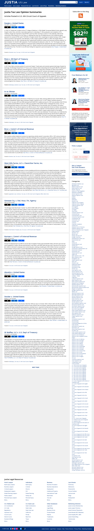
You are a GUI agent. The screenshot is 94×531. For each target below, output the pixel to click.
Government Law (76, 251)
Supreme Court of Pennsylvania (79, 353)
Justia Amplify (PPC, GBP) (74, 514)
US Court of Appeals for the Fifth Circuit (80, 434)
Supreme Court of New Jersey (78, 350)
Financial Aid (71, 489)
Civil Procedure (75, 208)
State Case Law (29, 510)
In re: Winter (9, 91)
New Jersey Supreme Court (78, 304)
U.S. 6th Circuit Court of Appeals (28, 52)
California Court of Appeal (77, 202)
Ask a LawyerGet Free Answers (78, 166)
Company (59, 528)
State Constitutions (31, 506)
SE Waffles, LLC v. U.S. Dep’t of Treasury (20, 332)
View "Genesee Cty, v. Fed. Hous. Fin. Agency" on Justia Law (28, 226)
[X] (23, 529)
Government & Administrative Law (79, 248)
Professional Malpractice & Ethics (79, 323)
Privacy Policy (77, 528)
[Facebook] (15, 529)
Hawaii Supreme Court (77, 253)
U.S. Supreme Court (76, 421)
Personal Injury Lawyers (10, 498)
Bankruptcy (11, 84)
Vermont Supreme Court (77, 460)
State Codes (29, 508)
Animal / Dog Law (76, 189)
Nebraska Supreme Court (77, 300)
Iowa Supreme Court (76, 270)
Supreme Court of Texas (77, 355)
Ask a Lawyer (16, 5)
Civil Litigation (75, 207)
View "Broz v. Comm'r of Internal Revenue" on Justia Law (37, 152)
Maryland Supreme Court (77, 284)
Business (49, 482)
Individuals (29, 482)
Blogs (69, 495)
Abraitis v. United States (14, 272)
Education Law (12, 52)
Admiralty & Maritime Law (77, 184)
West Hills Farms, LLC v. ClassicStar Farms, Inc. (23, 163)
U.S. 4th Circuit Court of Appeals (79, 372)
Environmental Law (76, 240)
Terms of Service (69, 528)
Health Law (74, 254)
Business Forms (51, 510)
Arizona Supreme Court (77, 194)
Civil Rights (74, 209)
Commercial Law (75, 214)
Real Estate (50, 495)
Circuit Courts (7, 514)
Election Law (74, 234)
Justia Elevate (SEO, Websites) (76, 512)
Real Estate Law (75, 327)
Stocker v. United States (14, 296)
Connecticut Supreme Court (78, 217)
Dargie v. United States (14, 23)
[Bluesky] (21, 529)
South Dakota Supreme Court (78, 333)
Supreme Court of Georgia (78, 340)
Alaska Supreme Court (77, 188)
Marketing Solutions (61, 5)
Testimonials (71, 519)
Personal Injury (75, 320)
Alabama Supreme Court (77, 186)
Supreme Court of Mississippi (78, 346)
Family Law (74, 242)
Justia (7, 528)
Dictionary (71, 484)
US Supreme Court (76, 455)
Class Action (74, 211)
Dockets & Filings (8, 519)
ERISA (73, 241)
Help (63, 528)
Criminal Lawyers (8, 489)
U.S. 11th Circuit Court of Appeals (79, 366)
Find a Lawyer (8, 5)
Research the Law (26, 5)
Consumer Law (75, 221)
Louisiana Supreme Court (77, 278)
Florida (27, 514)
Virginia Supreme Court (77, 461)
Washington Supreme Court (78, 463)
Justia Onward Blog (73, 517)
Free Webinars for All (79, 75)
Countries (49, 519)
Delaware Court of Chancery (78, 227)
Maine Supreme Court (77, 280)
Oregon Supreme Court (77, 316)
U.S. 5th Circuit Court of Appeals (79, 373)
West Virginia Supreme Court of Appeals (81, 464)
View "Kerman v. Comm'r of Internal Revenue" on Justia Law (25, 262)
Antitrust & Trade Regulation (78, 191)
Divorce (28, 489)
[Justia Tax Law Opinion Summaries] (10, 2)
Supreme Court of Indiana (77, 345)
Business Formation (52, 484)
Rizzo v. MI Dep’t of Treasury (16, 59)
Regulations (7, 510)
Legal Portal (53, 528)
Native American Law (76, 299)
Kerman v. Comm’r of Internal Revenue (20, 236)
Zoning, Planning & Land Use (78, 470)
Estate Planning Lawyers (10, 493)
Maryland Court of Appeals (78, 283)
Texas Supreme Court (77, 360)
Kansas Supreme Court (77, 271)
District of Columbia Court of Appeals (80, 230)
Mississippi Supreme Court (78, 294)
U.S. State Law (30, 504)
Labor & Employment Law (78, 274)
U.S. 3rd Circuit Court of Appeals (79, 370)
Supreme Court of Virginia (77, 356)
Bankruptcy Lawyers (9, 484)
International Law (76, 265)
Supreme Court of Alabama (78, 335)
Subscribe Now (81, 138)
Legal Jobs (49, 506)
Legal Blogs (50, 508)
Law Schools (35, 5)
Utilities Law (74, 458)
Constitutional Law (76, 218)
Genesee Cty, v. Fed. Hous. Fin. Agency (20, 200)
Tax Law (18, 52)
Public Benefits (75, 324)
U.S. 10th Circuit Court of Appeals (79, 365)
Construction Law (76, 219)
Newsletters (51, 5)
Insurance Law (75, 263)
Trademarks (50, 517)
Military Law (74, 291)
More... (6, 500)
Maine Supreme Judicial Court (78, 281)
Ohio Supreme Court (76, 313)
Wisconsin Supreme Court (77, 467)
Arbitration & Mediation (77, 192)
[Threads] (19, 529)
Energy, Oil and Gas (76, 237)
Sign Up (86, 2)
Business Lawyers (9, 487)
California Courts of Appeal (78, 204)
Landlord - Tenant (76, 276)
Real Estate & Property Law (15, 229)
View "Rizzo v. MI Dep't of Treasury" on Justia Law (33, 81)
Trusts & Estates (75, 363)
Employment (50, 489)
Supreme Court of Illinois (77, 343)
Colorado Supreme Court (77, 212)
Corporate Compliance (77, 224)
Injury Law (74, 261)
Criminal (28, 487)
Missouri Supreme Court (77, 296)
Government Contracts (77, 250)
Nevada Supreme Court (77, 301)
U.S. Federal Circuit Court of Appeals (80, 419)
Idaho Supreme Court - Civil (78, 255)
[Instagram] (17, 529)
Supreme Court (8, 512)
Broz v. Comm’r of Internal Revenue (19, 129)
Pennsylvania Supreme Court (78, 319)
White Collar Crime (44, 194)
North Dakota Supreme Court (78, 312)
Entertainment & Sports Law (78, 238)
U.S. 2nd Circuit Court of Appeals (79, 369)
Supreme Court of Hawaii (77, 342)
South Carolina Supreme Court (78, 332)
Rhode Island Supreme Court (78, 329)
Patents (73, 317)
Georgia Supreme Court (77, 247)
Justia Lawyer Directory (74, 508)
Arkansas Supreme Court (77, 195)
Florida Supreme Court (77, 244)
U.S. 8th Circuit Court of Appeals (79, 378)
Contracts (19, 194)
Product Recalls (51, 512)
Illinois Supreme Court (77, 257)
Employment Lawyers (9, 491)
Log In (80, 2)
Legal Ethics (74, 277)
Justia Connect (45, 528)
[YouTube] (13, 529)
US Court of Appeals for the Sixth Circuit (81, 448)
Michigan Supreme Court (77, 290)
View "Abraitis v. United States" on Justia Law (50, 286)
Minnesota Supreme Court (78, 293)
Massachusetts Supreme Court (79, 286)
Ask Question (80, 174)
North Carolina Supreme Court (78, 310)
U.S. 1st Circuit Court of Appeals (79, 368)
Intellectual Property (76, 264)
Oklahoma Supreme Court (77, 314)
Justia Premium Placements (75, 510)
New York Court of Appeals (78, 307)
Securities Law (75, 330)
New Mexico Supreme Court (78, 306)
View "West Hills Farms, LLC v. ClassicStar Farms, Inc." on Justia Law (49, 190)
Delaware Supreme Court (77, 228)
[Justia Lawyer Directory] (25, 529)
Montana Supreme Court (77, 297)
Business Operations (52, 487)
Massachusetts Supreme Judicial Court (80, 287)
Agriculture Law (12, 194)
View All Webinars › (81, 109)
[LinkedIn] (11, 529)
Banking (73, 198)
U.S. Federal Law (9, 504)
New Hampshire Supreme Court (79, 303)
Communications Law (77, 215)
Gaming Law (74, 245)
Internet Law (74, 268)
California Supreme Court (77, 205)
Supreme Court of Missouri (78, 347)
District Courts (8, 517)
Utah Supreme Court (76, 457)
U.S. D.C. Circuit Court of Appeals (79, 418)
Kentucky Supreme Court (77, 273)
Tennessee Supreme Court (78, 359)
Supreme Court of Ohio (77, 352)
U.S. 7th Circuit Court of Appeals (79, 376)
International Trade (76, 267)
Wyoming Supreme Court (77, 468)
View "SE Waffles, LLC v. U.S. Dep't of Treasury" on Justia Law (20, 357)
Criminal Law (75, 225)
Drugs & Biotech (75, 231)
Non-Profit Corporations (77, 309)
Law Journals (71, 493)
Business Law (18, 84)
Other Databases (52, 504)
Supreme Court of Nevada (78, 349)
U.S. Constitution (8, 506)
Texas (27, 519)
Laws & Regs (43, 5)
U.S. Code (6, 508)
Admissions (71, 487)
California (28, 512)
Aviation (73, 196)
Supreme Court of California (78, 339)
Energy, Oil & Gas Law (77, 235)
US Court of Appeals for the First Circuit (80, 435)
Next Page (35, 367)
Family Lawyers (8, 495)
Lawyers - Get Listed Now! (81, 157)
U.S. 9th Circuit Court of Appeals (79, 379)
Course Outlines (72, 491)
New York (28, 517)
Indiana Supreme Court (77, 260)
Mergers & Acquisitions (77, 289)
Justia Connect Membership (75, 506)
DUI (27, 491)
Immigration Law (75, 258)
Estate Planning (30, 493)
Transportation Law (76, 362)
